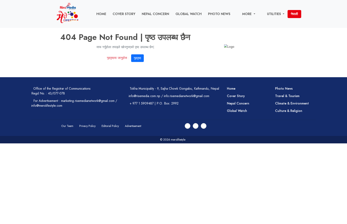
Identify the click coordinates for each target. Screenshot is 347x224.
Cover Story (124, 14)
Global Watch (189, 14)
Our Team (67, 126)
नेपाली (294, 14)
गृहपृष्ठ (137, 58)
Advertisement (133, 126)
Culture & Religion (288, 110)
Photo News (219, 14)
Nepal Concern (155, 14)
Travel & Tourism (287, 96)
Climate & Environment (292, 103)
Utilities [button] (274, 14)
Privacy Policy (87, 126)
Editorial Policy (110, 126)
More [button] (247, 14)
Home (101, 14)
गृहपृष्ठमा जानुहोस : (124, 58)
